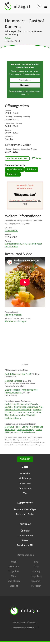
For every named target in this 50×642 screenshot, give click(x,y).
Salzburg (36, 571)
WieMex (25, 404)
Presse (25, 540)
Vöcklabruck (14, 581)
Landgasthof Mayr (25, 430)
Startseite (25, 474)
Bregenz (14, 586)
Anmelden (25, 459)
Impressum (25, 483)
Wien (13, 562)
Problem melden (13, 315)
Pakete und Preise (25, 514)
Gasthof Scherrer (13, 381)
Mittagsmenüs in (24, 623)
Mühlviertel (12, 174)
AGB (25, 493)
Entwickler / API (25, 545)
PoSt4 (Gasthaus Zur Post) (18, 374)
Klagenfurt (13, 571)
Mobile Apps (25, 478)
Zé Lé (16, 404)
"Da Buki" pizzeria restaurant (19, 412)
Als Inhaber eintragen (15, 321)
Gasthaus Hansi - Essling (16, 427)
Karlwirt (9, 404)
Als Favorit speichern (17, 158)
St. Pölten (36, 586)
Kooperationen (25, 536)
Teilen (38, 158)
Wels (13, 576)
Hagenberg (36, 576)
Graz (36, 567)
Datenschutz (25, 488)
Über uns (25, 531)
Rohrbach (31, 169)
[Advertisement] (25, 51)
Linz (36, 562)
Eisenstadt (13, 567)
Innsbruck (36, 581)
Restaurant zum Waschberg (18, 410)
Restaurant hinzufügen (25, 509)
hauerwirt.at (11, 231)
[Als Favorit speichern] (20, 27)
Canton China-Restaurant (24, 432)
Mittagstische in (25, 628)
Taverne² (37, 410)
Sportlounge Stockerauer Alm (28, 407)
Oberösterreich (14, 169)
